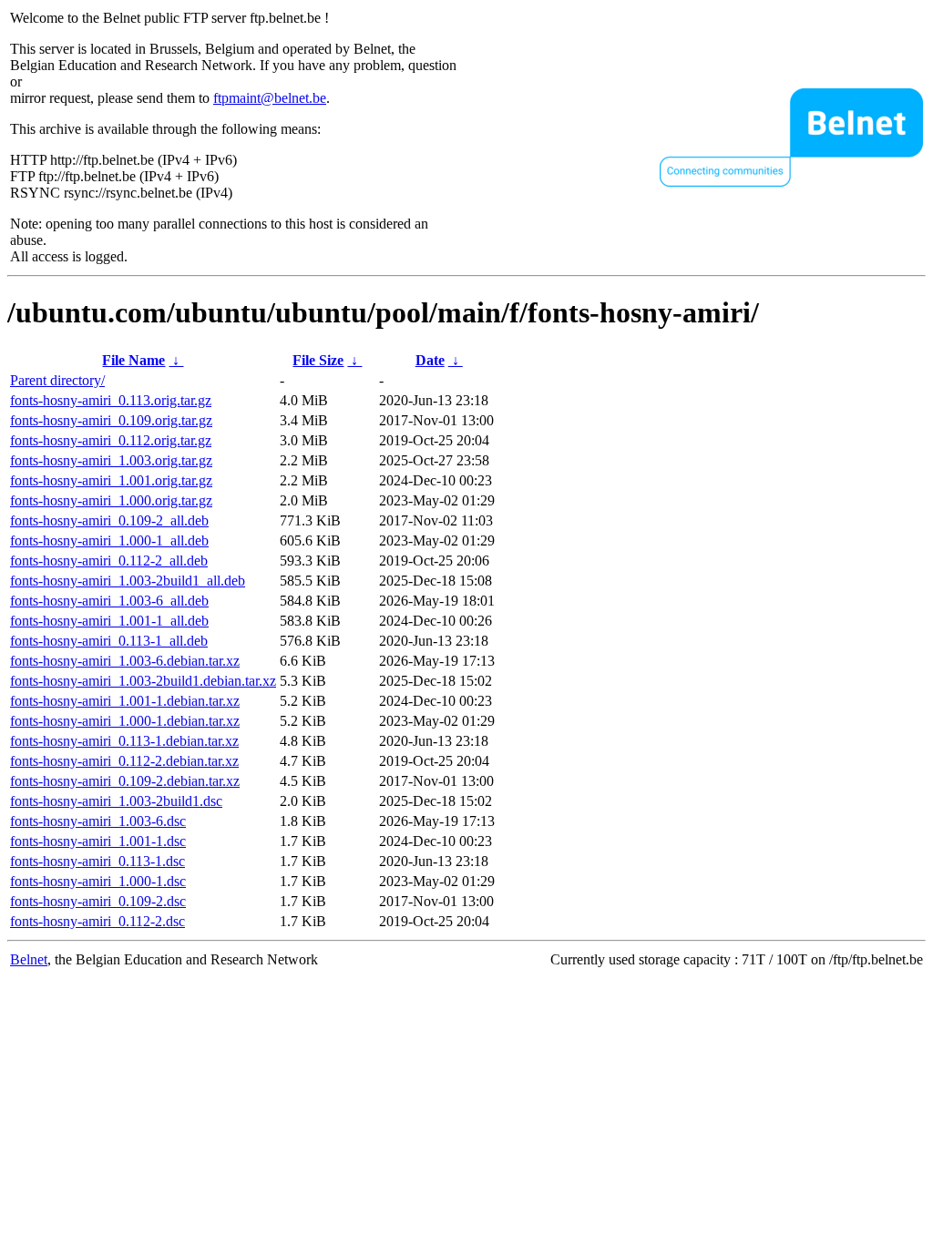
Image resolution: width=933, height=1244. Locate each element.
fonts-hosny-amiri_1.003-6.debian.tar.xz (125, 660)
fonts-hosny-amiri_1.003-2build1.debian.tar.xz (143, 680)
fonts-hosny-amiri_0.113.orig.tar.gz (110, 400)
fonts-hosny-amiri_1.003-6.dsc (98, 821)
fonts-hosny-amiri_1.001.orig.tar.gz (111, 480)
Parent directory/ (57, 380)
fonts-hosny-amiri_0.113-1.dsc (97, 861)
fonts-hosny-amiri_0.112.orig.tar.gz (110, 440)
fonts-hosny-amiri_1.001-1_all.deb (109, 620)
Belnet (28, 959)
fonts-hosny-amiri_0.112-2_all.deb (109, 560)
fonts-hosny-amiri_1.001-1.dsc (98, 841)
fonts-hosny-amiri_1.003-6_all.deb (109, 600)
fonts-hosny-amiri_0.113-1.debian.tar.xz (124, 741)
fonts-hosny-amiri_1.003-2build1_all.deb (127, 580)
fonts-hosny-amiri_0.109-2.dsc (98, 901)
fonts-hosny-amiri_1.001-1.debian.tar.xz (125, 701)
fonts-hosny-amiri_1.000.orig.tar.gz (111, 500)
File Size (317, 360)
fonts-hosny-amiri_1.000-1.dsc (98, 881)
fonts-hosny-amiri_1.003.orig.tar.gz (111, 460)
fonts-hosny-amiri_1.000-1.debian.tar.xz (125, 721)
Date (430, 360)
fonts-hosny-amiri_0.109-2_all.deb (109, 520)
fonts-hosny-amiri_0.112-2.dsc (97, 921)
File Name (133, 360)
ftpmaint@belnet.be (269, 98)
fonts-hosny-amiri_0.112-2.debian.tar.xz (124, 761)
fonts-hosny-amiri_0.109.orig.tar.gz (111, 420)
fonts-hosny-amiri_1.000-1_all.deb (109, 540)
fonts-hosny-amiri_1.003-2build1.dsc (116, 801)
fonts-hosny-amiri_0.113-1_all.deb (109, 640)
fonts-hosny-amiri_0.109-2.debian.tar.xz (125, 781)
